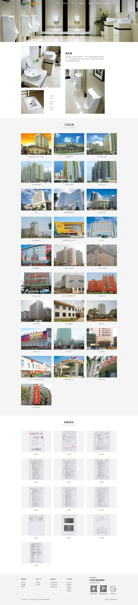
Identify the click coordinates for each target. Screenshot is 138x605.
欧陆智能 (81, 3)
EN (112, 3)
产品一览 (73, 3)
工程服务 (90, 3)
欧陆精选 (65, 3)
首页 (58, 3)
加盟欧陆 (106, 3)
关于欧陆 (98, 3)
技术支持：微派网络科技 (111, 599)
